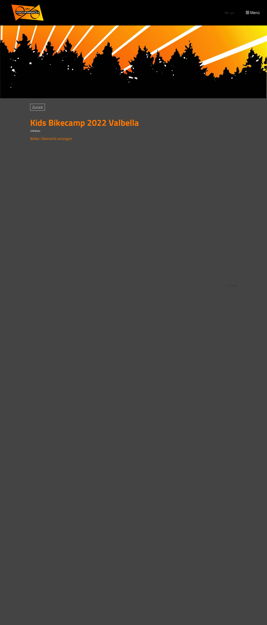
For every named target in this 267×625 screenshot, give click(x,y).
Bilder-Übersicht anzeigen (51, 138)
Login (231, 13)
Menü (254, 12)
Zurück (37, 107)
